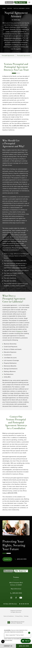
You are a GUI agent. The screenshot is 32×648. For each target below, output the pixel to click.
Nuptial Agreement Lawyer (22, 8)
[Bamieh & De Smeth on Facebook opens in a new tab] (16, 598)
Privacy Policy (19, 616)
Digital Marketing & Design (17, 622)
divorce (19, 331)
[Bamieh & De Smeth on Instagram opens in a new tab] (11, 598)
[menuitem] (11, 598)
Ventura (9, 8)
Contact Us (7, 559)
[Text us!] (25, 641)
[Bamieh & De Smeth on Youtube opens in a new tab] (21, 598)
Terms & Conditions (9, 616)
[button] (3, 641)
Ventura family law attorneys (12, 38)
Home (3, 8)
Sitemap (26, 616)
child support (16, 268)
